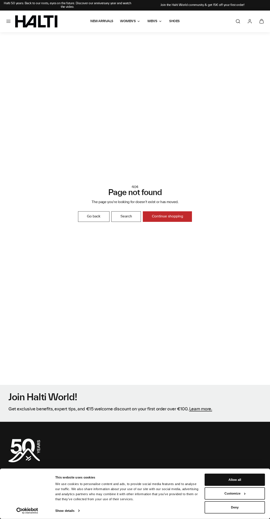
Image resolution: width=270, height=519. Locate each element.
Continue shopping (167, 216)
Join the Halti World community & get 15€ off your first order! (202, 5)
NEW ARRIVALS (101, 21)
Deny (235, 507)
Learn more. (200, 409)
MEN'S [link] (152, 21)
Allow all (234, 479)
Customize (232, 493)
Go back (93, 216)
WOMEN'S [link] (128, 21)
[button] (8, 21)
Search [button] (126, 216)
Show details (64, 510)
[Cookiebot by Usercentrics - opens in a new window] (27, 511)
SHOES (174, 21)
